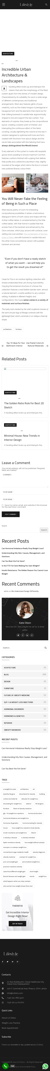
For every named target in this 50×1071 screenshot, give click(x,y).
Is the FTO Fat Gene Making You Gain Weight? (21, 565)
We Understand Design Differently (25, 591)
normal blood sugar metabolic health (16, 852)
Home (21, 29)
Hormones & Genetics (14, 716)
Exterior (28, 803)
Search (4, 525)
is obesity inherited (28, 837)
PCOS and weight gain (10, 862)
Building (42, 794)
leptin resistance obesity (11, 842)
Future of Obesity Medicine (17, 695)
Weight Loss (43, 876)
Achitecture (8, 53)
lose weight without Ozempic (35, 842)
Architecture (7, 329)
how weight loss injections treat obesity (26, 828)
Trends (32, 876)
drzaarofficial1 (26, 61)
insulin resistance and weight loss (15, 832)
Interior (8, 723)
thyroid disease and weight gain (14, 876)
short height (34, 871)
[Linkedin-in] (13, 962)
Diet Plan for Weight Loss (29, 799)
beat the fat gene (9, 794)
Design (7, 681)
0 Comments (10, 64)
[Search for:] (25, 647)
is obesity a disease (10, 837)
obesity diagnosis (39, 852)
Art (34, 789)
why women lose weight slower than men (18, 886)
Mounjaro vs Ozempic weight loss (15, 847)
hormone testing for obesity (32, 823)
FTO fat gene (39, 803)
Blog (29, 29)
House (5, 828)
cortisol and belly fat (10, 799)
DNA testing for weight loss (12, 803)
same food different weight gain (14, 871)
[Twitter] (8, 962)
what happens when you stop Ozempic (16, 881)
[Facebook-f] (3, 962)
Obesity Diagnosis (12, 729)
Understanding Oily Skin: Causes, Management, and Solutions (24, 758)
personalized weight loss (31, 862)
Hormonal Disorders (14, 709)
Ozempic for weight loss (27, 857)
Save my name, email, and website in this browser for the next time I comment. (24, 506)
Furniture (19, 329)
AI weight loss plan (9, 789)
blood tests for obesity (27, 794)
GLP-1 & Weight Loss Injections (18, 702)
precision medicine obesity (12, 866)
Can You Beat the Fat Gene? (13, 561)
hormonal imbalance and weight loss (16, 818)
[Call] (5, 1066)
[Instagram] (18, 962)
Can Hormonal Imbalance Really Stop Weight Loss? (23, 548)
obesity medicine (9, 857)
